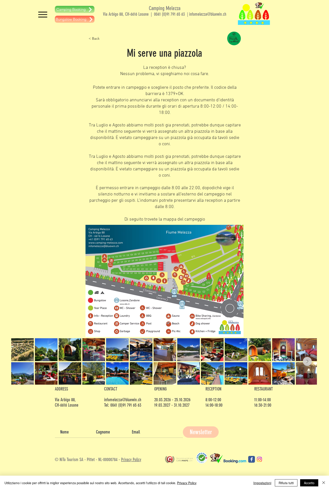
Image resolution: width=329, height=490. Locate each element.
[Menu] (42, 14)
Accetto (309, 483)
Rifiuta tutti (286, 483)
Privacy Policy (131, 459)
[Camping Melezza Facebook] (251, 459)
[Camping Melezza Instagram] (259, 459)
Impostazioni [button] (262, 483)
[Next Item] (307, 361)
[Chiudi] (323, 482)
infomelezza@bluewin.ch (207, 14)
